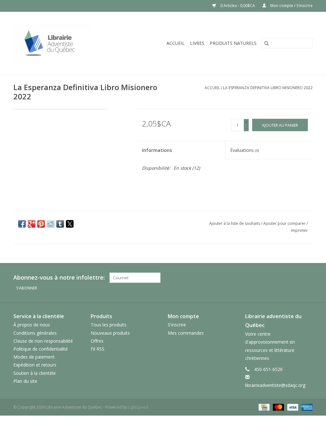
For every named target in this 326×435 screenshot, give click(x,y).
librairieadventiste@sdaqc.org (275, 385)
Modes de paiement (34, 357)
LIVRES (197, 43)
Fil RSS (97, 349)
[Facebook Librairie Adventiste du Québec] (307, 278)
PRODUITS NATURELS (233, 43)
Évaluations (244, 150)
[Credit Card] (263, 407)
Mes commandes (186, 333)
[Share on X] (70, 224)
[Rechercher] (266, 43)
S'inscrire (177, 325)
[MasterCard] (278, 407)
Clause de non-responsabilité (43, 341)
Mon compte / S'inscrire (291, 5)
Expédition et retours (34, 365)
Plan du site (25, 381)
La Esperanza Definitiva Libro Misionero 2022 (268, 87)
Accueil (176, 43)
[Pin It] (41, 224)
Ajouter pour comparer (285, 223)
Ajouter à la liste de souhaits (235, 223)
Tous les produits (108, 325)
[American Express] (306, 407)
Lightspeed (138, 407)
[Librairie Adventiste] (65, 43)
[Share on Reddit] (50, 224)
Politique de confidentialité (40, 349)
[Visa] (292, 407)
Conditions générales (35, 333)
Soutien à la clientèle (34, 373)
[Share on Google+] (31, 224)
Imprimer (299, 230)
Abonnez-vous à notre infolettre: (59, 277)
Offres (97, 341)
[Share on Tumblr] (60, 224)
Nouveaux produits (110, 333)
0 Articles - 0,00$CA (237, 5)
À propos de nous (31, 325)
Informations (157, 150)
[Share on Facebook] (22, 224)
